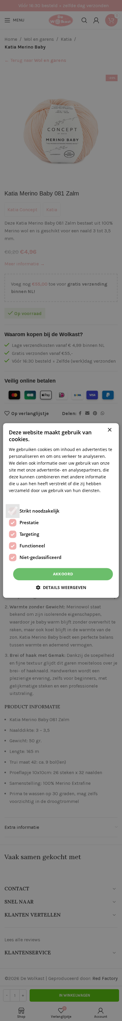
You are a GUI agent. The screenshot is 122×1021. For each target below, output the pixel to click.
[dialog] (61, 510)
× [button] (109, 430)
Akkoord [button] (63, 574)
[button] (61, 588)
